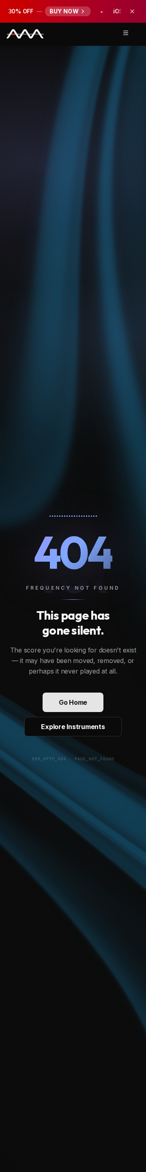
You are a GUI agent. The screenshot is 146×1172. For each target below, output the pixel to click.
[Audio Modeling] (25, 34)
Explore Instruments (73, 727)
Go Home (73, 702)
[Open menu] (126, 33)
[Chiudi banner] (132, 11)
